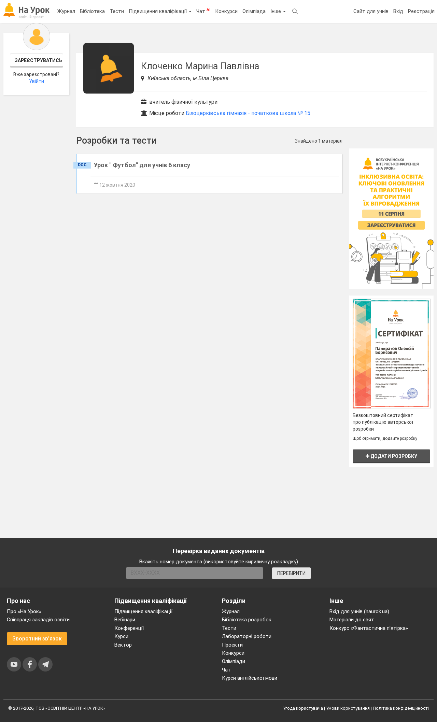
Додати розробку (393, 456)
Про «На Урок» (24, 611)
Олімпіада (254, 11)
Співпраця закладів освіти (38, 620)
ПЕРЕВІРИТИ (291, 573)
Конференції (129, 628)
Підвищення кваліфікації (158, 11)
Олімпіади (233, 661)
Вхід (398, 11)
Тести (117, 11)
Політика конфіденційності (401, 708)
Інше (276, 11)
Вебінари (124, 620)
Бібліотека (92, 11)
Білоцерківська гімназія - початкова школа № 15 (248, 113)
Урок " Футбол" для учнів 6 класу (142, 165)
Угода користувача (303, 708)
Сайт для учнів (371, 11)
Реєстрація (421, 11)
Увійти (36, 81)
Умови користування (348, 708)
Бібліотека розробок (246, 620)
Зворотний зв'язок (37, 638)
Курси (121, 636)
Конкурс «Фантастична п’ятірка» (368, 628)
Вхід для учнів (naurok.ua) (359, 611)
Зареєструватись (38, 60)
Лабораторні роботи (246, 636)
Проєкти (232, 645)
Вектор (123, 645)
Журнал (66, 11)
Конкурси (226, 11)
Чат (203, 11)
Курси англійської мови (249, 678)
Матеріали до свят (351, 620)
